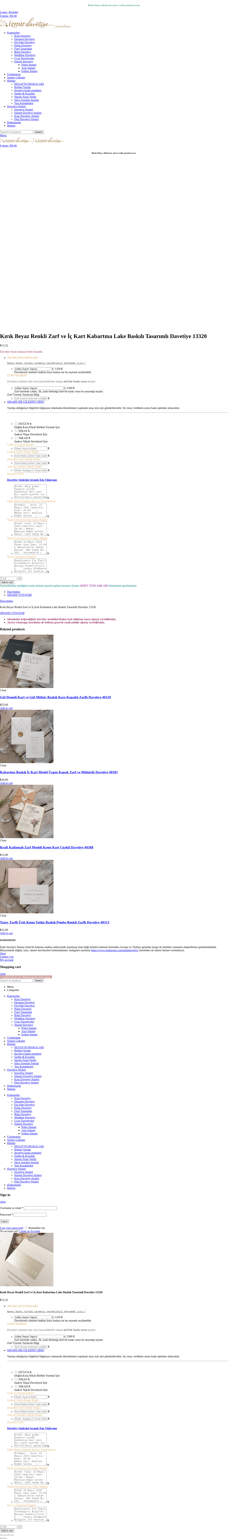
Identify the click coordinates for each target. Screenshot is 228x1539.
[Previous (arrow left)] (1, 1538)
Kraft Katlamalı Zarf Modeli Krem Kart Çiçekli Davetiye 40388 (46, 847)
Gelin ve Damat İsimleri (20, 444)
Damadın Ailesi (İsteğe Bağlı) (23, 459)
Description (13, 591)
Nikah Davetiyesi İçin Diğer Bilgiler (27, 538)
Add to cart (7, 582)
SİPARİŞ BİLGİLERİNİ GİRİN (25, 401)
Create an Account (29, 1231)
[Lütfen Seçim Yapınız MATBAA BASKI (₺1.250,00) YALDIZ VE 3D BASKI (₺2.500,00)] (34, 368)
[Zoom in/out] (12, 1535)
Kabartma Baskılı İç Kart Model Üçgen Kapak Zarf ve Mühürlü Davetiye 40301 (59, 772)
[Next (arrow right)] (5, 1538)
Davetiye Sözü (15, 473)
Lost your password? (12, 1227)
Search (38, 132)
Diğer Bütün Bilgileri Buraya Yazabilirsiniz (31, 501)
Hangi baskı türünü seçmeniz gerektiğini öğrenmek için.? (46, 363)
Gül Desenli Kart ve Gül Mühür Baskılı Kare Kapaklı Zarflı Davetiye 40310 (55, 697)
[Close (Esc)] (1, 1535)
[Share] (5, 1535)
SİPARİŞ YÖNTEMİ (19, 594)
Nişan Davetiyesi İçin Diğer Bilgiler (27, 519)
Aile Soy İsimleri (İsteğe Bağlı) (24, 466)
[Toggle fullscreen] (8, 1535)
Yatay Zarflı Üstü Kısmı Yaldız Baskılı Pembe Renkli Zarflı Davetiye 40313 (54, 922)
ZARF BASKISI (17, 375)
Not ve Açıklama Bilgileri (21, 556)
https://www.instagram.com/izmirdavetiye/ (115, 950)
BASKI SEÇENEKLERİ (22, 357)
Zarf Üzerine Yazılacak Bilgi (23, 394)
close (3, 973)
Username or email (11, 1208)
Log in (4, 1221)
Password (6, 1214)
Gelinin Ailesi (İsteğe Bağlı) (22, 451)
